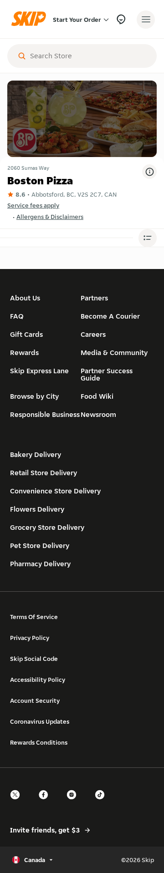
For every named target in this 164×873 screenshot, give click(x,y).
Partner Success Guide (107, 374)
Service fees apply (33, 205)
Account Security (35, 700)
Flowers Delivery (37, 509)
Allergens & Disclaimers (49, 217)
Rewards (24, 352)
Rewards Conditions (38, 742)
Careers (93, 334)
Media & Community (114, 352)
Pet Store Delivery (39, 545)
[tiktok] (102, 802)
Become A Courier (110, 316)
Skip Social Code (34, 659)
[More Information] (149, 171)
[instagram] (74, 802)
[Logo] (31, 19)
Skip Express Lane (39, 371)
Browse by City (34, 396)
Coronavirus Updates (39, 721)
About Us (25, 298)
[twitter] (18, 802)
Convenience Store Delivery (55, 491)
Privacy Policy (29, 638)
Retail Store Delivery (43, 472)
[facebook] (46, 802)
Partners (94, 298)
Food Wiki (97, 396)
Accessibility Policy (37, 679)
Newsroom (98, 414)
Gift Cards (26, 334)
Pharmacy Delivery (40, 563)
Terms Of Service (34, 617)
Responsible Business (45, 414)
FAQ (17, 316)
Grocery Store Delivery (47, 527)
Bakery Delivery (35, 454)
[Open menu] (146, 19)
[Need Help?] (121, 19)
